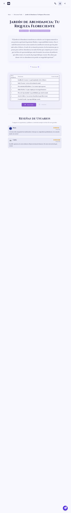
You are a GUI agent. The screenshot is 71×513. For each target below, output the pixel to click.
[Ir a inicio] (9, 3)
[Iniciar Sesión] (65, 3)
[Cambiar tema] (60, 3)
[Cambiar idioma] (55, 3)
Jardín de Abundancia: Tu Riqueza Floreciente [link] (37, 14)
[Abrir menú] (4, 3)
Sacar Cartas (30, 104)
